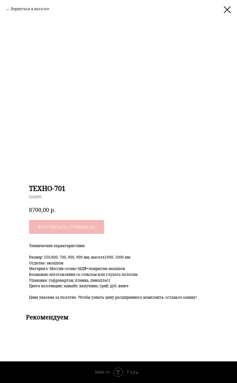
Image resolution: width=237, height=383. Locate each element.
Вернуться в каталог (30, 8)
